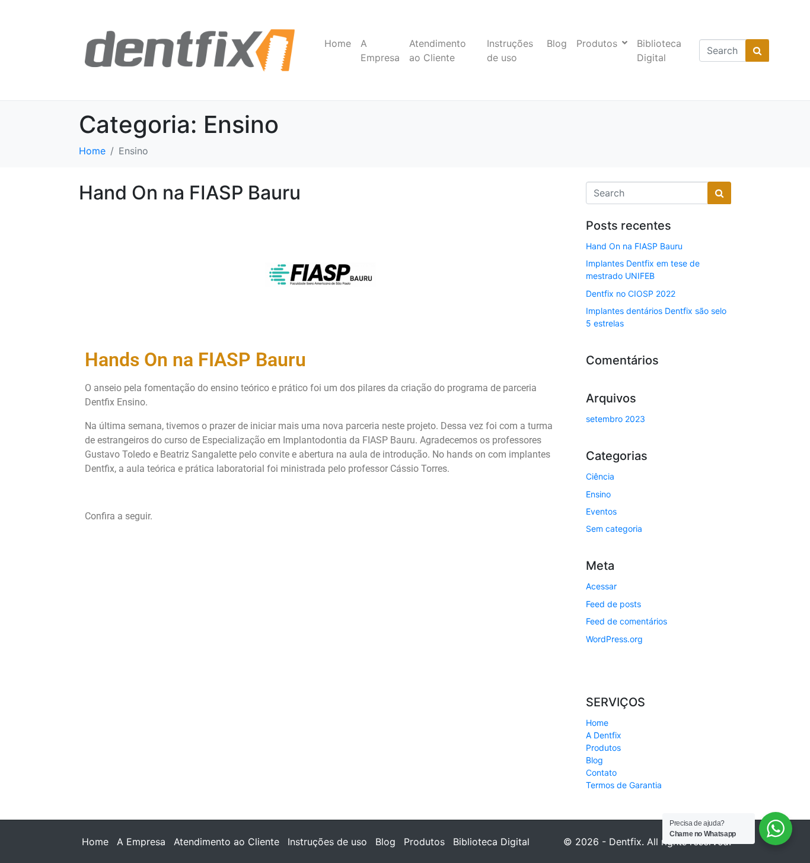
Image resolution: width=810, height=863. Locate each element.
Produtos (596, 43)
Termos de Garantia (624, 785)
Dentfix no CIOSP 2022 (630, 293)
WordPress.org (614, 639)
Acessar (601, 586)
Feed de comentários (626, 621)
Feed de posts (613, 604)
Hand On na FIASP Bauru (190, 192)
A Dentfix (603, 735)
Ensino (598, 494)
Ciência (600, 476)
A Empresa (380, 50)
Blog (557, 43)
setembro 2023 (615, 419)
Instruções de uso (510, 50)
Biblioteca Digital (659, 50)
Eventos (601, 511)
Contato (601, 772)
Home (337, 43)
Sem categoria (614, 528)
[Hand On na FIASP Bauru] (320, 274)
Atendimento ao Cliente (437, 50)
